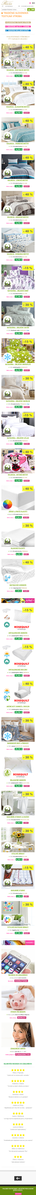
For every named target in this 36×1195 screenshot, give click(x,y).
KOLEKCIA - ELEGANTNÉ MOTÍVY (18, 107)
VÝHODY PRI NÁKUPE (18, 1012)
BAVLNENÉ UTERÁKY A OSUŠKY (18, 817)
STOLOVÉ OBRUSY (18, 854)
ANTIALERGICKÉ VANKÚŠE (18, 633)
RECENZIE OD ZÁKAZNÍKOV (18, 975)
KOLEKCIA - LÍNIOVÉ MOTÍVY (18, 180)
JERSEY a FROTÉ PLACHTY (18, 511)
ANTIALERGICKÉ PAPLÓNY (18, 670)
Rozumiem (18, 1193)
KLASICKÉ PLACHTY (18, 548)
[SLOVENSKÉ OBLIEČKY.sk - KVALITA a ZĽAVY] (9, 2)
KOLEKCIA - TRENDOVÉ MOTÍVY (18, 143)
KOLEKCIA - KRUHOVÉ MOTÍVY (18, 217)
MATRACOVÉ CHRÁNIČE (18, 585)
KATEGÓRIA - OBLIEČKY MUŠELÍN (18, 401)
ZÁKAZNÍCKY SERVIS (18, 1048)
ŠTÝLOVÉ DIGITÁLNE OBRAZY (17, 927)
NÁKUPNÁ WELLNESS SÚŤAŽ (18, 30)
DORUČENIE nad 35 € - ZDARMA (18, 26)
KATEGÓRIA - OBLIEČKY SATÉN (18, 327)
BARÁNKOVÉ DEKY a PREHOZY (18, 743)
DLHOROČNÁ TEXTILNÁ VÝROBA (18, 22)
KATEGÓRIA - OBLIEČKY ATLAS (18, 438)
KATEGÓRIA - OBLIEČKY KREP (18, 291)
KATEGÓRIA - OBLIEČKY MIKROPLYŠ (18, 364)
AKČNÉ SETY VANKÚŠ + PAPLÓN (18, 706)
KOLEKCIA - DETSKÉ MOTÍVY (18, 475)
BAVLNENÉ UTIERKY (18, 890)
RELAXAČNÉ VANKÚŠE (18, 780)
